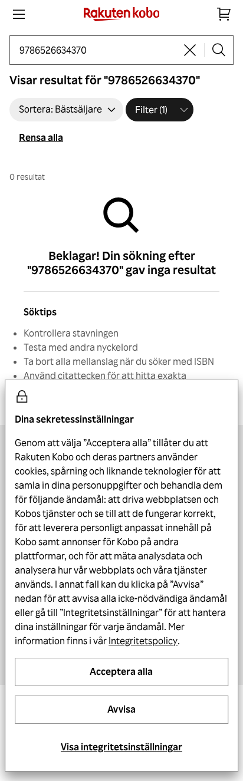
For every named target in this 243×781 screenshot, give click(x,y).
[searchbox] (97, 50)
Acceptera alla (121, 671)
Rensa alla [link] (41, 137)
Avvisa (121, 709)
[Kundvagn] (224, 14)
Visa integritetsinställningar (121, 747)
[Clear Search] (190, 50)
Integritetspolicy (143, 641)
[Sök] (219, 50)
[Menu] (19, 14)
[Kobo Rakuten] (122, 14)
